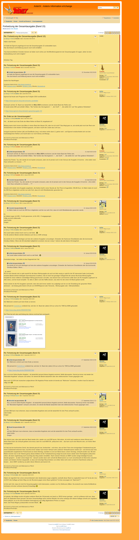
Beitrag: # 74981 (9, 230)
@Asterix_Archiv (27, 86)
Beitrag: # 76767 (9, 422)
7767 (105, 75)
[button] (106, 33)
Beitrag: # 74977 (9, 203)
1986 (105, 211)
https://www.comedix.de (24, 84)
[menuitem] (16, 18)
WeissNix (102, 124)
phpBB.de (68, 527)
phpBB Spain (63, 526)
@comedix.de (41, 86)
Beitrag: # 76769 (9, 475)
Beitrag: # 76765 (9, 355)
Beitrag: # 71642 (9, 38)
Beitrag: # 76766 (9, 395)
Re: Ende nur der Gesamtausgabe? (17, 116)
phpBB (56, 524)
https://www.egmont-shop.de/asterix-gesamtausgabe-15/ (24, 111)
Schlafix (11, 72)
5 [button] (116, 32)
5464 (105, 128)
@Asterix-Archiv (11, 86)
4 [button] (114, 32)
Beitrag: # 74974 (9, 175)
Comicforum (18, 306)
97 (104, 95)
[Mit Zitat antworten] (95, 36)
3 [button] (112, 32)
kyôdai (101, 91)
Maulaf (16, 29)
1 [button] (107, 32)
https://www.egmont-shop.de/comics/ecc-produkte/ (22, 100)
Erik (12, 29)
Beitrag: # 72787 (9, 93)
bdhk (101, 472)
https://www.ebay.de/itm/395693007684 (18, 310)
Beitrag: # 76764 (9, 299)
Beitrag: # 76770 (9, 493)
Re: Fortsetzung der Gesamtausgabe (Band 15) (25, 36)
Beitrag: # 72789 (9, 146)
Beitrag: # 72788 (9, 118)
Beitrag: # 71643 (9, 67)
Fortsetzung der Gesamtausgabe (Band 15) (24, 26)
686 (105, 476)
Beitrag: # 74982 (9, 248)
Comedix (102, 71)
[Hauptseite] (18, 9)
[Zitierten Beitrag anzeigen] (25, 72)
